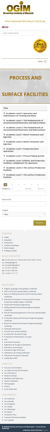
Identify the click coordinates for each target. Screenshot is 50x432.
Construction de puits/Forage (15, 334)
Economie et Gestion (12, 342)
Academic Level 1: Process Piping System (25, 156)
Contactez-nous (10, 414)
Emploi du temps (10, 376)
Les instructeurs (10, 373)
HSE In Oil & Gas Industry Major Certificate (20, 291)
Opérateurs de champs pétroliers (17, 353)
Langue (5, 210)
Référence (6, 189)
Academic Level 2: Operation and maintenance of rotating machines (20, 114)
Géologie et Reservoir (12, 329)
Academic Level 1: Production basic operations (21, 150)
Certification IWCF (11, 358)
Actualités (8, 240)
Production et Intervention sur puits (18, 337)
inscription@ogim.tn (12, 265)
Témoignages (9, 384)
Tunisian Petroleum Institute (15, 417)
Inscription (8, 412)
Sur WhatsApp (9, 409)
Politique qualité (10, 251)
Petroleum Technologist (13, 347)
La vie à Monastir (10, 389)
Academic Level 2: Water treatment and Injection (23, 142)
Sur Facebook (9, 398)
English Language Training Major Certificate (20, 289)
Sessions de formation (13, 368)
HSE (5, 339)
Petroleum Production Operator (16, 355)
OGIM (6, 237)
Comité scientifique (11, 245)
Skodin (45, 430)
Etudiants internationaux (13, 378)
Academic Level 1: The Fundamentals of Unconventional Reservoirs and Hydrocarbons (24, 121)
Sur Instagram (9, 404)
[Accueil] (18, 7)
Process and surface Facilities (15, 331)
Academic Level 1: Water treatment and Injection (23, 135)
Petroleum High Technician (14, 350)
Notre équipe (9, 248)
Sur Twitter (8, 406)
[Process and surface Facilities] (3, 26)
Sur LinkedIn (9, 401)
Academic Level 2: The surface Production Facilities (24, 169)
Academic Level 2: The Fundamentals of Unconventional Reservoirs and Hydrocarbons (24, 128)
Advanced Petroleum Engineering (17, 305)
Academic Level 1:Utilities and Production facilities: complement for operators (24, 161)
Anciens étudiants (11, 381)
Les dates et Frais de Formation (16, 370)
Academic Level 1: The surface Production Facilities (24, 176)
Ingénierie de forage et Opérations (17, 345)
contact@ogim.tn (11, 262)
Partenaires (8, 243)
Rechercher (6, 199)
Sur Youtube (9, 420)
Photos (7, 386)
